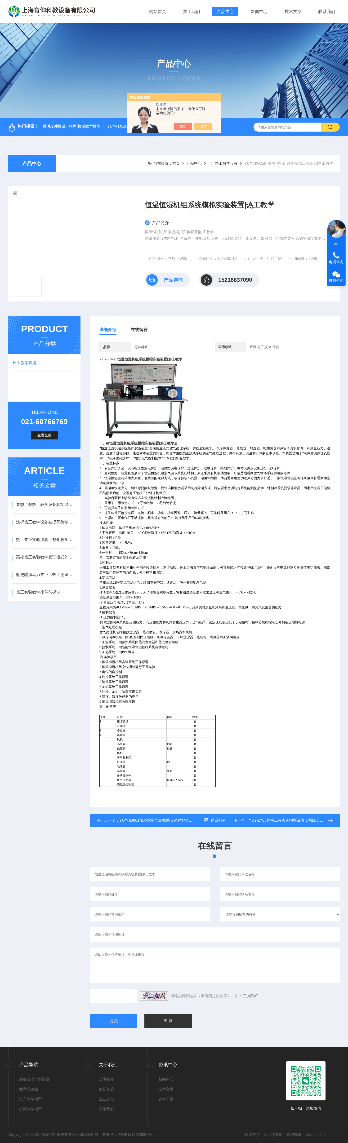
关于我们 (191, 11)
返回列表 (218, 820)
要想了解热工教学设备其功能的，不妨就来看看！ (46, 504)
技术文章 (293, 11)
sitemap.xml (315, 1135)
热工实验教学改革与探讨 (38, 592)
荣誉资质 (106, 1089)
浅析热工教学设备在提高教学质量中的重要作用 (46, 522)
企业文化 (106, 1099)
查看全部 (44, 435)
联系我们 (326, 11)
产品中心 (225, 11)
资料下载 (166, 1099)
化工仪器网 (273, 1135)
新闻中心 (259, 11)
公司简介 (106, 1079)
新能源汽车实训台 (34, 1079)
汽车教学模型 (30, 1099)
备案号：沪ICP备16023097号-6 (129, 1135)
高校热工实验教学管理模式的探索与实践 (46, 557)
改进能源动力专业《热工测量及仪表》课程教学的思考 (46, 574)
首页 (176, 163)
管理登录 (294, 1135)
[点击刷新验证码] (154, 996)
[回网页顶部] (336, 244)
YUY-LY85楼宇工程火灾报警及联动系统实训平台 (290, 820)
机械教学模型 (30, 1109)
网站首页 (157, 11)
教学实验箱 (28, 1089)
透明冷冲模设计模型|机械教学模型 (71, 126)
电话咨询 (336, 262)
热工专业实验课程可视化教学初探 (46, 539)
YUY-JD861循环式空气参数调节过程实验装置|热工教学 (165, 820)
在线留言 (139, 329)
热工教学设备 (226, 163)
